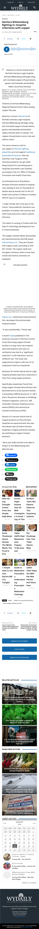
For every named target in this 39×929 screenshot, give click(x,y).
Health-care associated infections (23, 600)
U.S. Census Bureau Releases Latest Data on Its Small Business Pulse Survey (19, 741)
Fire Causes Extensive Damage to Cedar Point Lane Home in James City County (19, 699)
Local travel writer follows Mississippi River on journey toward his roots (10, 627)
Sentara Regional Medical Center (12, 603)
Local (19, 766)
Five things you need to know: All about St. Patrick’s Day (19, 722)
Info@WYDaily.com (19, 916)
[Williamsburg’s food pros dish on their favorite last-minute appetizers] (19, 805)
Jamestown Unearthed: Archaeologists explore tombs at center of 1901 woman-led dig (28, 627)
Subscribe (31, 2)
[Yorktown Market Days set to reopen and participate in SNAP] (19, 763)
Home (4, 15)
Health (10, 600)
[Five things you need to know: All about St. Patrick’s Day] (19, 715)
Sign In (21, 2)
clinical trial (23, 116)
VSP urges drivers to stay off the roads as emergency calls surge (19, 791)
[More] (30, 39)
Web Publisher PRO (26, 927)
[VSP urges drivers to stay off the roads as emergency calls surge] (19, 784)
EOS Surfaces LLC (10, 242)
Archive (17, 15)
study (12, 336)
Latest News (10, 15)
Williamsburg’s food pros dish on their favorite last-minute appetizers (19, 812)
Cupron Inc (6, 317)
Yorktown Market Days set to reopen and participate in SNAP (19, 770)
